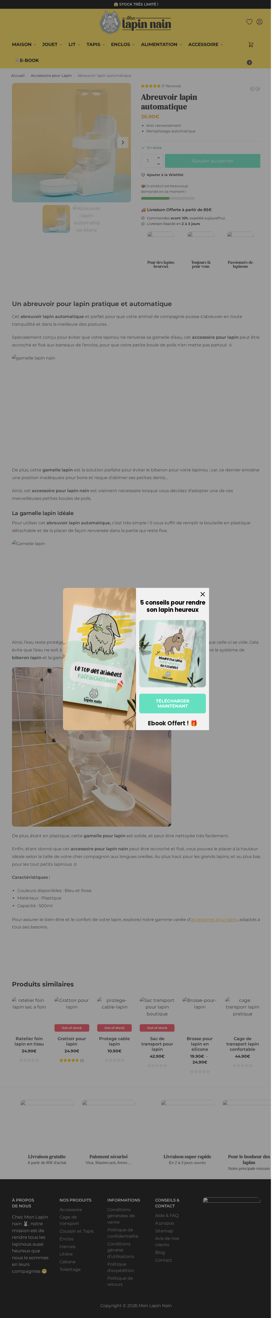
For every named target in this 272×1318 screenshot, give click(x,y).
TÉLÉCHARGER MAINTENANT (172, 703)
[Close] (202, 594)
